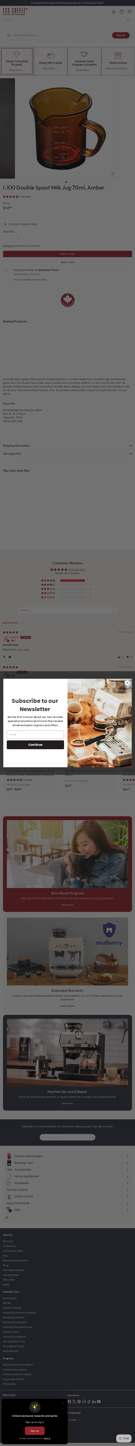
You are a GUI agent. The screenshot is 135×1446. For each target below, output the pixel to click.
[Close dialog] (127, 683)
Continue (35, 745)
